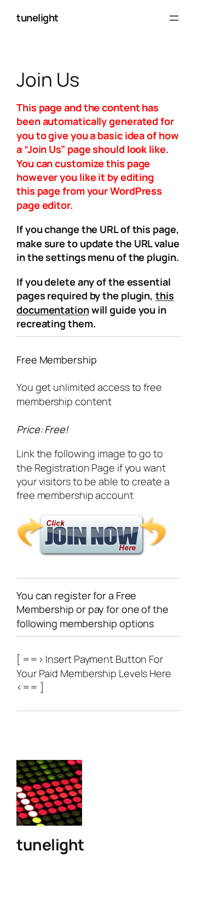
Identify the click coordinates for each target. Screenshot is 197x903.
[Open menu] (174, 18)
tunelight (37, 17)
